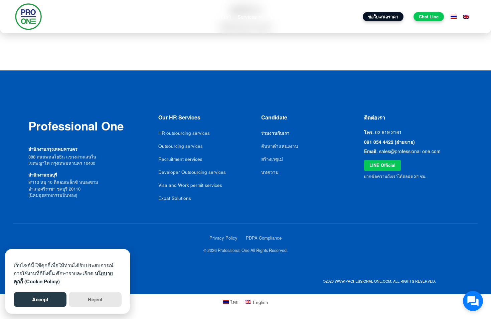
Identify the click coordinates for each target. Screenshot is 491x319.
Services (247, 16)
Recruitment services (180, 159)
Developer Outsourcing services (192, 172)
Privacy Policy (223, 238)
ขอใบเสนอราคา (383, 16)
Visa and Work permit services (190, 185)
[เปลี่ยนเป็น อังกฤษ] (466, 16)
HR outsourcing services (184, 133)
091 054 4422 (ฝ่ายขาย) (389, 141)
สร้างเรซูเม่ (272, 159)
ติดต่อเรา (343, 16)
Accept (40, 299)
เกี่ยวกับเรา (219, 16)
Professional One (75, 16)
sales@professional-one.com (410, 151)
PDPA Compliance (264, 238)
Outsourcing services (180, 146)
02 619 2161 (388, 132)
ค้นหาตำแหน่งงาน (279, 146)
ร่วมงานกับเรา (311, 16)
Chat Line (429, 16)
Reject (95, 299)
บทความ (279, 16)
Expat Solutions (174, 198)
